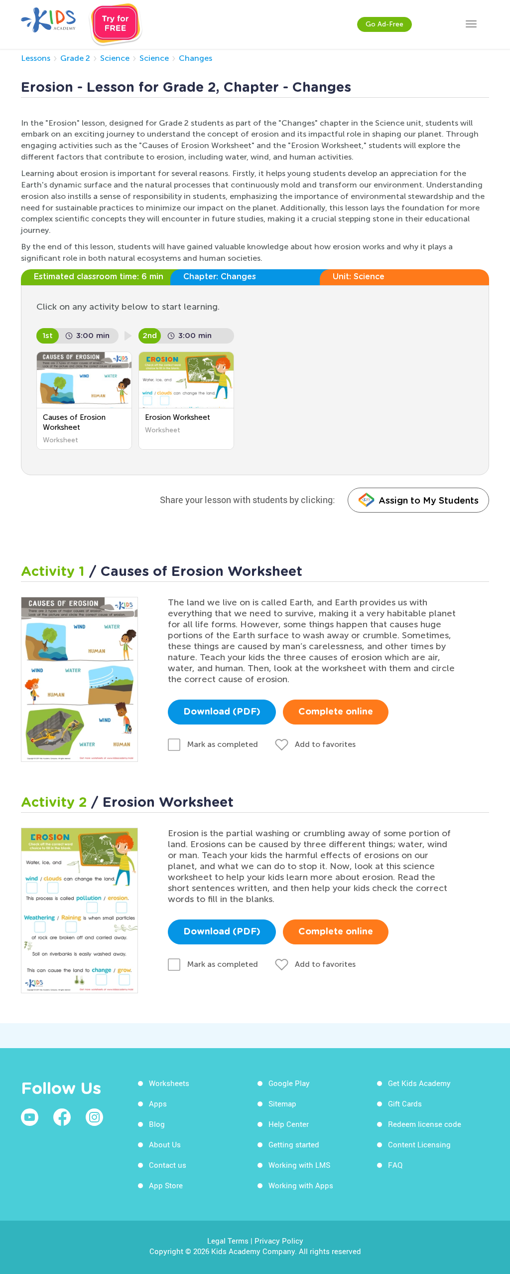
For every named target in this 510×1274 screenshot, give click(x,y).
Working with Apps (300, 1185)
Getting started (293, 1144)
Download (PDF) (221, 712)
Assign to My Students (429, 500)
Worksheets (169, 1083)
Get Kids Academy (419, 1083)
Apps (158, 1103)
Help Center (288, 1124)
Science (114, 58)
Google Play (289, 1083)
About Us (165, 1144)
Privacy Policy (279, 1241)
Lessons (35, 58)
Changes (195, 58)
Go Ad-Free (384, 24)
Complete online (335, 712)
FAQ (395, 1165)
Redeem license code (424, 1124)
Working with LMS (299, 1165)
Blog (157, 1124)
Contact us (167, 1165)
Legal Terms (228, 1241)
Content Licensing (419, 1144)
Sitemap (282, 1103)
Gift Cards (405, 1103)
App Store (166, 1185)
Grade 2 (75, 58)
